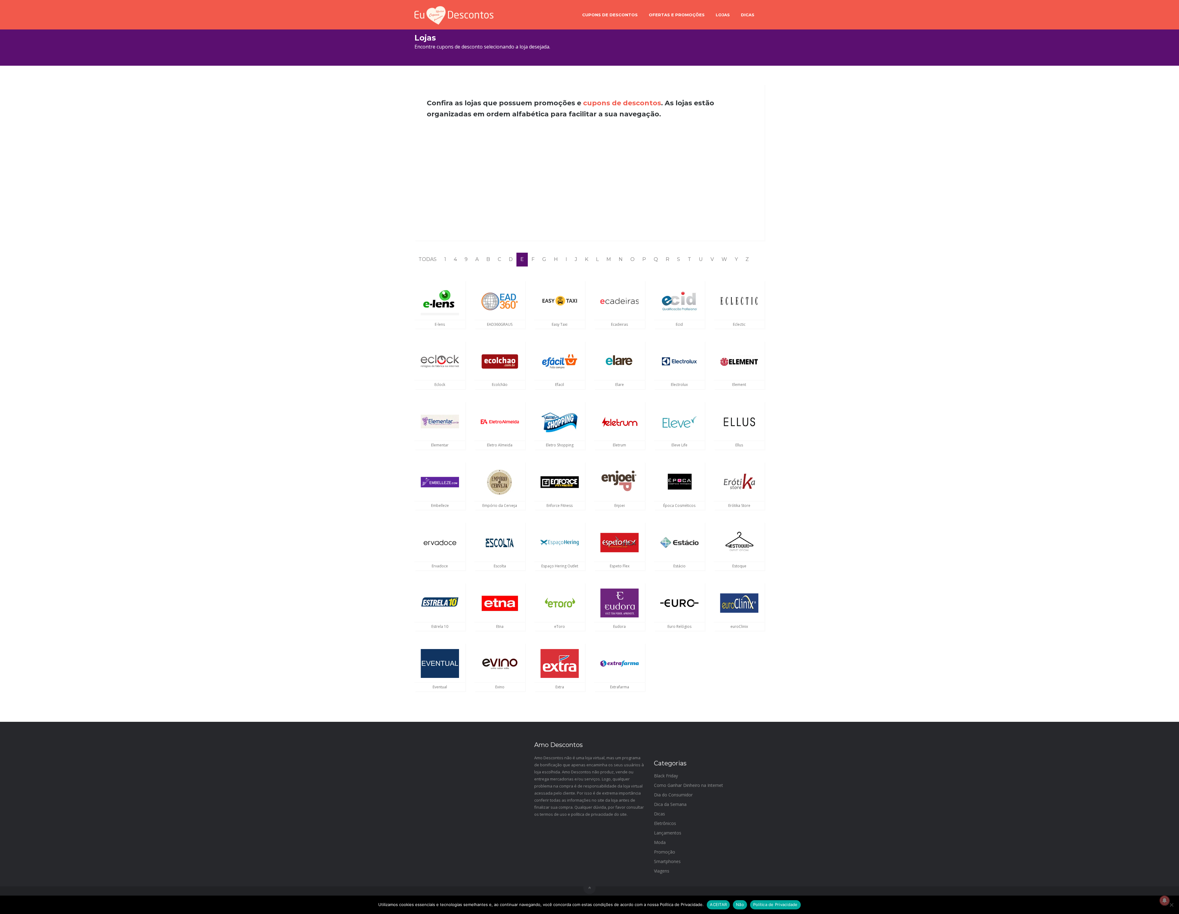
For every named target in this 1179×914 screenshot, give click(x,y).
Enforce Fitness (560, 505)
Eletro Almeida (499, 445)
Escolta (500, 566)
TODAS (427, 259)
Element (739, 384)
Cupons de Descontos (610, 14)
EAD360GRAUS (499, 324)
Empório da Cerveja (499, 505)
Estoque (739, 566)
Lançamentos (667, 833)
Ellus (739, 445)
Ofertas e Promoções (677, 14)
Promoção (664, 852)
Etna (500, 626)
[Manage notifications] (1164, 900)
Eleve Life (679, 445)
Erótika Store (739, 505)
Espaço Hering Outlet (559, 566)
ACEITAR (718, 904)
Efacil (559, 384)
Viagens (661, 871)
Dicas (747, 14)
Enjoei (619, 505)
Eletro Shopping (560, 445)
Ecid (679, 324)
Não (740, 904)
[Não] (1171, 905)
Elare (619, 384)
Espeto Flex (619, 566)
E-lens (440, 324)
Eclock (439, 384)
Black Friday (666, 776)
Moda (660, 842)
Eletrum (619, 445)
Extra (559, 687)
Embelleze (440, 505)
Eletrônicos (665, 823)
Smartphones (667, 861)
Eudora (619, 626)
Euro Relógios (679, 626)
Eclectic (739, 324)
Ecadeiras (619, 324)
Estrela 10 (439, 626)
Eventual (440, 687)
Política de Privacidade (775, 904)
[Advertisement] (589, 180)
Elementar (440, 445)
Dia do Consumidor (673, 795)
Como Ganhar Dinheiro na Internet (688, 785)
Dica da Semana (670, 804)
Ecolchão (500, 384)
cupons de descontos (622, 103)
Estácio (679, 566)
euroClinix (739, 626)
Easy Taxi (559, 324)
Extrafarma (619, 687)
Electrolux (679, 384)
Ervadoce (440, 566)
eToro (559, 626)
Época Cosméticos (679, 505)
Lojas (723, 14)
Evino (499, 687)
